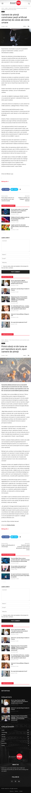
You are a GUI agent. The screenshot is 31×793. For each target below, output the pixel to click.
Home (2, 8)
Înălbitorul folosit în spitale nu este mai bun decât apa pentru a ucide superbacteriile (20, 219)
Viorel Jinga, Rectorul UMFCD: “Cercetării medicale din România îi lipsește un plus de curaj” (19, 282)
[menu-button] (2, 4)
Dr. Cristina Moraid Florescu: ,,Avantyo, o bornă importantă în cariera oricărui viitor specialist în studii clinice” (20, 307)
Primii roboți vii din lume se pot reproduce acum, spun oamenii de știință (7, 199)
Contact (20, 791)
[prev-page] (2, 233)
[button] (29, 4)
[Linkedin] (19, 781)
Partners (16, 791)
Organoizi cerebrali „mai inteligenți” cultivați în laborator (24, 199)
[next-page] (5, 233)
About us (11, 791)
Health (6, 8)
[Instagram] (15, 781)
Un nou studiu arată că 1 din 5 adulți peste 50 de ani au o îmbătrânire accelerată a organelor (19, 211)
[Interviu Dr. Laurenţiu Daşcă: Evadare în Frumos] (5, 291)
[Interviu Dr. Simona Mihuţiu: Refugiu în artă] (5, 316)
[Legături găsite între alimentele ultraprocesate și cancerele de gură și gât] (5, 227)
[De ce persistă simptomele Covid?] (5, 325)
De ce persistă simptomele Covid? (19, 322)
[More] (20, 189)
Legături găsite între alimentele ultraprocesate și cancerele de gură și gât (20, 226)
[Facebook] (12, 781)
